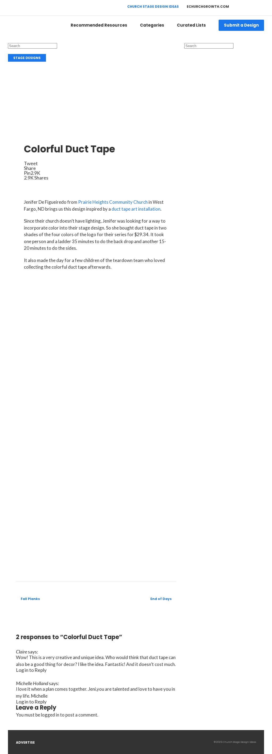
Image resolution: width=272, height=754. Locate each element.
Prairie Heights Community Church (113, 202)
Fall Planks (30, 599)
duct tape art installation (136, 209)
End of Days (161, 599)
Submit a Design (241, 25)
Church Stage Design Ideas (153, 6)
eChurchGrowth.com (208, 6)
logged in (50, 715)
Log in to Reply (31, 670)
